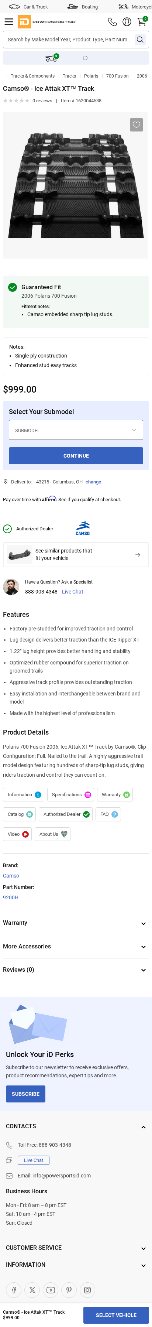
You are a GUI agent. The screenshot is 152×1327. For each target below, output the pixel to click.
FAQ (108, 814)
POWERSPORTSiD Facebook (13, 1290)
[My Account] (127, 22)
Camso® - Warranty (115, 795)
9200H (10, 897)
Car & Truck (36, 7)
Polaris (91, 76)
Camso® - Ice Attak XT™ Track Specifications (70, 795)
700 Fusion (117, 76)
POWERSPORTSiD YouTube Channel (50, 1290)
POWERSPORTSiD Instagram (87, 1290)
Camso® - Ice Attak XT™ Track (23, 795)
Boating (90, 7)
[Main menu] (9, 22)
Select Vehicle (116, 1315)
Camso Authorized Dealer (66, 814)
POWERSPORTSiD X (32, 1290)
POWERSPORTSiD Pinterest (69, 1290)
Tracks (69, 76)
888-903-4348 (41, 592)
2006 (142, 76)
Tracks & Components (33, 76)
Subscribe (25, 1094)
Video (17, 834)
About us (52, 834)
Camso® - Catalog (19, 814)
